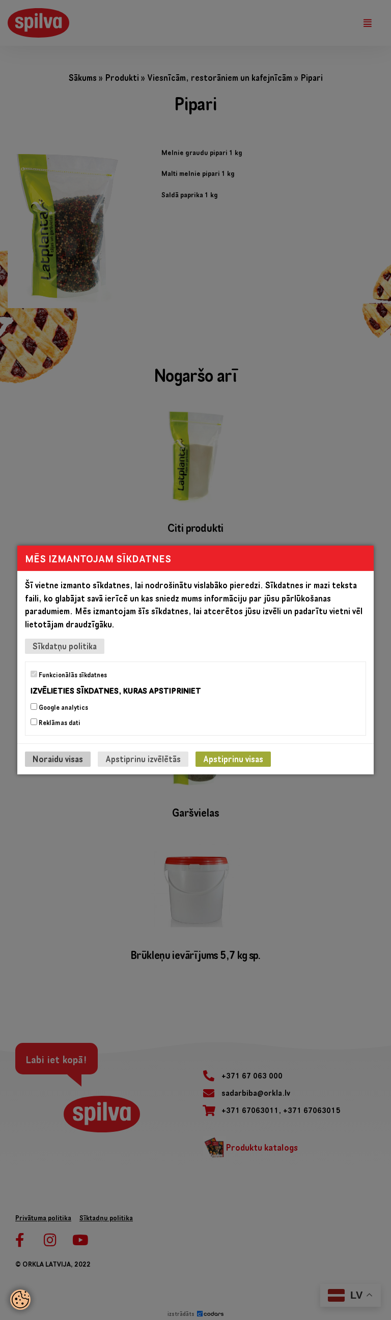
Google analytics (62, 707)
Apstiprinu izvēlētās (143, 759)
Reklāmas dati (58, 722)
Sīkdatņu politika (65, 646)
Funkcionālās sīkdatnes (72, 675)
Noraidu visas (58, 759)
